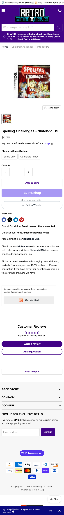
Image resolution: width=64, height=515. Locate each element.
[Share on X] (9, 219)
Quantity (6, 165)
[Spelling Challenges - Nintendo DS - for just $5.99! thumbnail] (7, 119)
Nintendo (22, 246)
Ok (50, 510)
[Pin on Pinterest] (21, 219)
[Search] (58, 27)
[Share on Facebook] (4, 219)
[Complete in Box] (29, 160)
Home (5, 47)
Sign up (48, 431)
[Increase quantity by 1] (29, 172)
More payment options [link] (32, 200)
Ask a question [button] (32, 351)
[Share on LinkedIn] (15, 219)
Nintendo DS (37, 250)
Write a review (32, 343)
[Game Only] (10, 160)
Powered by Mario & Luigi (32, 489)
